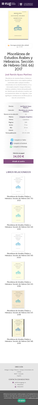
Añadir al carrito (18, 161)
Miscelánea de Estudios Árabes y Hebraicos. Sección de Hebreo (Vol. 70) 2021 (19, 198)
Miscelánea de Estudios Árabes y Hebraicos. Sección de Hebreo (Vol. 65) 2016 (19, 284)
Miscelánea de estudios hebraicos (26, 111)
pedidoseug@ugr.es (20, 382)
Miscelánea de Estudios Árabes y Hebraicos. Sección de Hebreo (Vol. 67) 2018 (19, 313)
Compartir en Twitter (20, 140)
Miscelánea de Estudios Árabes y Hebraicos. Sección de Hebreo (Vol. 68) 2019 (19, 341)
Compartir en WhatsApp (20, 146)
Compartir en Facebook (20, 143)
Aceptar (22, 401)
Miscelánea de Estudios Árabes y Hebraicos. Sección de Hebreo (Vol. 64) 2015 (19, 227)
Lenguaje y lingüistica (25, 117)
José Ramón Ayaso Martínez (18, 74)
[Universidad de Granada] (26, 4)
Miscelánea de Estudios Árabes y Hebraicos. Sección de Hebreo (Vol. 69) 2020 (19, 255)
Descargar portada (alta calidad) (19, 46)
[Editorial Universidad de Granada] (12, 4)
